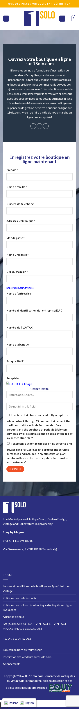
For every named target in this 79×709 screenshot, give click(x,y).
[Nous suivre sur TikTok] (46, 126)
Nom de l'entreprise (19, 293)
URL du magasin (17, 271)
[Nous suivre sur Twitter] (28, 560)
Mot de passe (15, 238)
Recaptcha (12, 378)
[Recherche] (62, 19)
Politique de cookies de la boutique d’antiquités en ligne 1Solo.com (37, 607)
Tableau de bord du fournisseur (22, 649)
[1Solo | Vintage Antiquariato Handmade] (39, 18)
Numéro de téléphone (20, 203)
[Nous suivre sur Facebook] (33, 126)
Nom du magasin (17, 254)
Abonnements (11, 663)
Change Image (39, 388)
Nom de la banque (17, 344)
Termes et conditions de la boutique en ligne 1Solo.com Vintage (37, 588)
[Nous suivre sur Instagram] (39, 126)
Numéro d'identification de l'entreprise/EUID (34, 310)
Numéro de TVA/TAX (19, 327)
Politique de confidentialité (20, 598)
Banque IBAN (15, 361)
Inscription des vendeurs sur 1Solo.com (27, 657)
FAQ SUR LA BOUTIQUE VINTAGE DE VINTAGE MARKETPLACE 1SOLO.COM (35, 626)
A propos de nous (13, 616)
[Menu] (6, 19)
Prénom (12, 169)
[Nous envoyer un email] (38, 560)
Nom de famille (16, 186)
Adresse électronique (20, 220)
